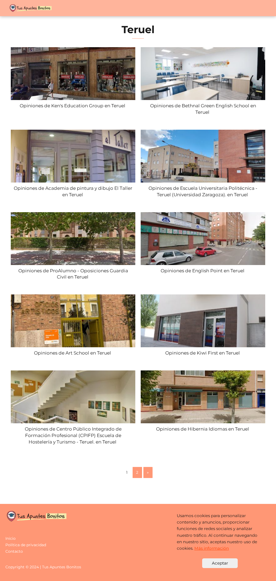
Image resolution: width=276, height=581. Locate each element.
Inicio (10, 538)
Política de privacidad (25, 544)
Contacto (14, 551)
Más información (211, 548)
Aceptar (220, 563)
